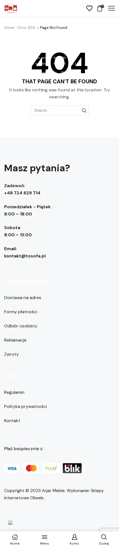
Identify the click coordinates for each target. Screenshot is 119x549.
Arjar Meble (53, 490)
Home (9, 27)
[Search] (84, 110)
